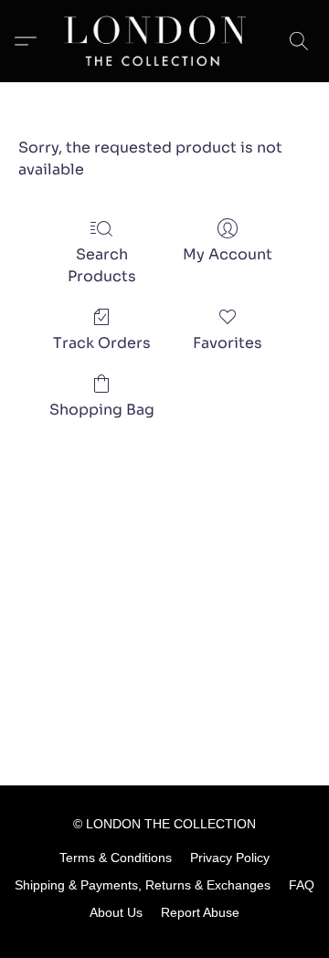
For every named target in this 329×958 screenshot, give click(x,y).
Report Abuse (200, 912)
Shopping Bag (101, 409)
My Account (227, 254)
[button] (164, 41)
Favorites (227, 343)
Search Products (102, 265)
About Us (116, 912)
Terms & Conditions (115, 857)
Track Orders (102, 343)
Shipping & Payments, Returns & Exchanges (143, 885)
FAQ (301, 885)
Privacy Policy (230, 857)
